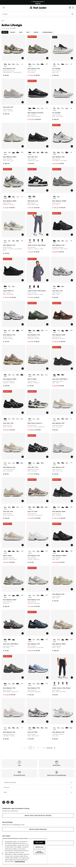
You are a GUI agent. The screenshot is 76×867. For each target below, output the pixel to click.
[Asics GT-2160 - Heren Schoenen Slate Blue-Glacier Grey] (42, 507)
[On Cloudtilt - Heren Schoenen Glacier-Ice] (66, 64)
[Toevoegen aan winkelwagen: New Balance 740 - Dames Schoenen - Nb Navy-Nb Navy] (23, 324)
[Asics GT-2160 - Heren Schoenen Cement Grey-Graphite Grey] (38, 728)
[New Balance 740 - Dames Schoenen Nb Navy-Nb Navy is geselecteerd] (5, 330)
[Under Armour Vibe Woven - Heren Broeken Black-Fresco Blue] (42, 241)
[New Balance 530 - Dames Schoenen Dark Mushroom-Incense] (58, 463)
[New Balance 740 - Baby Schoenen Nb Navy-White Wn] (58, 152)
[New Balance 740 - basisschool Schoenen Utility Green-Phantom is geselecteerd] (29, 330)
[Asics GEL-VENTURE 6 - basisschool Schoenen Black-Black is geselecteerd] (54, 375)
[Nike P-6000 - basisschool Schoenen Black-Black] (9, 551)
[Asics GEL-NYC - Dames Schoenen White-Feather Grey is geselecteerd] (5, 507)
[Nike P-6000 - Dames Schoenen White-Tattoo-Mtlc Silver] (38, 375)
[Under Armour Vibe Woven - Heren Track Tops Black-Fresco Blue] (38, 286)
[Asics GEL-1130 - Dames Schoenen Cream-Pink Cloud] (21, 419)
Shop (5, 792)
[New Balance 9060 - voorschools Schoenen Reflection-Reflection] (13, 375)
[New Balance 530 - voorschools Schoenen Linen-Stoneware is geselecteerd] (5, 463)
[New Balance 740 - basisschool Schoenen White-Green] (58, 241)
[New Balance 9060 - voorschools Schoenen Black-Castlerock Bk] (21, 375)
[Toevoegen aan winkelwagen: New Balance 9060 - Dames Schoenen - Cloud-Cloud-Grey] (23, 146)
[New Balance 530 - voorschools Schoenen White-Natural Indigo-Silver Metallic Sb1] (21, 463)
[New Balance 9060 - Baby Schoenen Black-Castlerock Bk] (9, 197)
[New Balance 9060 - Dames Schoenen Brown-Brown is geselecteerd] (54, 639)
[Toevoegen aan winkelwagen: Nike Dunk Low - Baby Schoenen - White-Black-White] (47, 190)
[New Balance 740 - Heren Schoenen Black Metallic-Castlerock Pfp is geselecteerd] (5, 684)
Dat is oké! (39, 842)
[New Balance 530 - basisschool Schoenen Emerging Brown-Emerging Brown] (62, 419)
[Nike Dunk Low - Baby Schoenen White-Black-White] (34, 197)
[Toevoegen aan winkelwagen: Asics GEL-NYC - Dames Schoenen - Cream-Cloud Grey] (23, 102)
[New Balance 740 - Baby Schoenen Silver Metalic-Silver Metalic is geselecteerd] (54, 152)
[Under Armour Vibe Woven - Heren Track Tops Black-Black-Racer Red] (34, 286)
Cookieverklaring (20, 861)
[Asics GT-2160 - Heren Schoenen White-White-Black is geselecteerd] (29, 728)
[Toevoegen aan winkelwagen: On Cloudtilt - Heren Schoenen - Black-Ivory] (72, 58)
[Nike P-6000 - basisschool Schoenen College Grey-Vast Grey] (17, 551)
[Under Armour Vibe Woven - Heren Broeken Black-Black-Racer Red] (34, 241)
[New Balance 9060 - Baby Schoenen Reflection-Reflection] (17, 197)
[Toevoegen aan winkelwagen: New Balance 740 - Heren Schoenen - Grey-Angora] (47, 58)
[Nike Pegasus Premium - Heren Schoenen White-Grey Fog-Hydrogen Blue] (38, 108)
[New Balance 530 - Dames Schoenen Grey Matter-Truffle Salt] (66, 463)
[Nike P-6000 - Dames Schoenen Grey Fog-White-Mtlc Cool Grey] (34, 375)
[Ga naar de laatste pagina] (55, 747)
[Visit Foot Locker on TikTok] (12, 802)
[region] (38, 2)
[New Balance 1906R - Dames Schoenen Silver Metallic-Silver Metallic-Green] (58, 197)
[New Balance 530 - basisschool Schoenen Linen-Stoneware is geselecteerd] (54, 419)
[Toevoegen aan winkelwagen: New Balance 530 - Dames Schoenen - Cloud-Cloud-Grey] (72, 457)
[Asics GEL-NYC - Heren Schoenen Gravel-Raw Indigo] (42, 152)
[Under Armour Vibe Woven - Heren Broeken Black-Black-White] (38, 241)
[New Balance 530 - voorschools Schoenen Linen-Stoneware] (58, 728)
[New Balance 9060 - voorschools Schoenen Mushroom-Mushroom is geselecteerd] (5, 375)
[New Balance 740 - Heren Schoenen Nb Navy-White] (38, 64)
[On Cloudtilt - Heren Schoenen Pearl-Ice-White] (58, 64)
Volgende (49, 747)
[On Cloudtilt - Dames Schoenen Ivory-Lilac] (66, 108)
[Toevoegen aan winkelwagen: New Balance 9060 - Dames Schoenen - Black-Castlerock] (72, 501)
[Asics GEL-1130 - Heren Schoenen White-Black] (62, 286)
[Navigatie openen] (3, 7)
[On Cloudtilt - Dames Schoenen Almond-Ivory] (58, 108)
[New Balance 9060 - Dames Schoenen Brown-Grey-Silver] (9, 152)
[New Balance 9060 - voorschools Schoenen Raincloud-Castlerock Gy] (17, 375)
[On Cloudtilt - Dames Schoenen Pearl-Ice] (62, 108)
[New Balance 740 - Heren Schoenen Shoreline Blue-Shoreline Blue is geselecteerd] (29, 639)
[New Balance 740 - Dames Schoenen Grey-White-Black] (9, 241)
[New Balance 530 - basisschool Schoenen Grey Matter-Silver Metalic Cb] (13, 64)
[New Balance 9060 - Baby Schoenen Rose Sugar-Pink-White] (13, 197)
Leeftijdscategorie (47, 32)
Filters (4, 32)
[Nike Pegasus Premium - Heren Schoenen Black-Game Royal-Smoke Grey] (34, 108)
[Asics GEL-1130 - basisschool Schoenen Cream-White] (34, 463)
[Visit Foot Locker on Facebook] (7, 802)
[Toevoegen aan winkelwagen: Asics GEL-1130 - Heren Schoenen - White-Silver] (72, 280)
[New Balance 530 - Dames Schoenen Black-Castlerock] (62, 463)
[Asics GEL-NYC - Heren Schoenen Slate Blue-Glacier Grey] (38, 152)
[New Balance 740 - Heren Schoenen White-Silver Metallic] (34, 64)
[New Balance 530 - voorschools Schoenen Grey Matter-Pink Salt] (9, 463)
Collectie (36, 32)
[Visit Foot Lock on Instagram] (3, 802)
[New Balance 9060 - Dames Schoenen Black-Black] (13, 152)
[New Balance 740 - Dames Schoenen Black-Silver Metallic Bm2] (17, 330)
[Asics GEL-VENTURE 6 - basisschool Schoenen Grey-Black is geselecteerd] (5, 639)
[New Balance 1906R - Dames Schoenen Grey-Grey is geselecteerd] (54, 197)
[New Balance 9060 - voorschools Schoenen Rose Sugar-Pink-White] (9, 375)
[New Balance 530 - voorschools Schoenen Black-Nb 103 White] (17, 463)
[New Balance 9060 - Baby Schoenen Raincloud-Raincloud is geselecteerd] (5, 197)
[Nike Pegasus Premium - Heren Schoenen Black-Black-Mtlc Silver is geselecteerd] (29, 108)
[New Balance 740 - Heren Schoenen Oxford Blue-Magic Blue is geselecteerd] (29, 684)
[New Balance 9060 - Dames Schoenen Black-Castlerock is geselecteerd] (54, 507)
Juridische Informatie (10, 782)
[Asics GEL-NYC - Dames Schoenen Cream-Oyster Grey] (9, 507)
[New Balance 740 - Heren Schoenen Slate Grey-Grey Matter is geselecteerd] (29, 595)
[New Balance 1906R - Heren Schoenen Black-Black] (66, 551)
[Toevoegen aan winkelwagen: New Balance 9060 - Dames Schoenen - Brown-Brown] (72, 633)
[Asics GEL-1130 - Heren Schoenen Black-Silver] (58, 286)
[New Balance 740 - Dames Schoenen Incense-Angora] (13, 241)
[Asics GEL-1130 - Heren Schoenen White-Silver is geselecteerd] (54, 286)
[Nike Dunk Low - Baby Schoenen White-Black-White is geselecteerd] (29, 197)
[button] (14, 28)
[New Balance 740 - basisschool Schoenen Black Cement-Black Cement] (38, 330)
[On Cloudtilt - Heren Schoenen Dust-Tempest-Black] (62, 64)
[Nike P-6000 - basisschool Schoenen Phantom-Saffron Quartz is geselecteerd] (5, 551)
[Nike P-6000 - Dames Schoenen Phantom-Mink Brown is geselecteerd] (29, 375)
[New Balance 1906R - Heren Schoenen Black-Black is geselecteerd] (54, 551)
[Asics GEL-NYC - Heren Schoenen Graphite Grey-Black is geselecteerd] (29, 152)
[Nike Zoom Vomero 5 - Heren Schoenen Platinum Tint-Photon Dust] (38, 419)
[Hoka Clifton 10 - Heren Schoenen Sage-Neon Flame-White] (9, 286)
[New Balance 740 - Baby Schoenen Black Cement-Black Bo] (66, 152)
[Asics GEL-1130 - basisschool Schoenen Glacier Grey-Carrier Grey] (38, 463)
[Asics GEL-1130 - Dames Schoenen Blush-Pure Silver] (9, 419)
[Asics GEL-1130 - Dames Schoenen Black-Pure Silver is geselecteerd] (5, 419)
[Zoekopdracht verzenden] (72, 14)
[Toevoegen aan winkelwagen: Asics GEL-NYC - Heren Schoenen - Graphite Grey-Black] (47, 146)
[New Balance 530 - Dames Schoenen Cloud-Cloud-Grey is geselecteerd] (54, 463)
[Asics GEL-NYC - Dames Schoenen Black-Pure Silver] (13, 507)
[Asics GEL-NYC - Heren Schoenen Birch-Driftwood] (34, 152)
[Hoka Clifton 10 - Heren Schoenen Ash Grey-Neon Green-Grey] (13, 286)
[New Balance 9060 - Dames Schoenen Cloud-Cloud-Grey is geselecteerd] (5, 152)
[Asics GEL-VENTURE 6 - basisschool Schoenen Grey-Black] (62, 375)
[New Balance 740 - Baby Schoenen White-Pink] (62, 152)
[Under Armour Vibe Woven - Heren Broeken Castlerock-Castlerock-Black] (58, 684)
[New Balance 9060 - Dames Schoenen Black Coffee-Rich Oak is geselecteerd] (54, 330)
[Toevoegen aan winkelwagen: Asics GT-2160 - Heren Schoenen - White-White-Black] (47, 721)
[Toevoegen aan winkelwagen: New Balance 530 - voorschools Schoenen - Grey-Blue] (72, 721)
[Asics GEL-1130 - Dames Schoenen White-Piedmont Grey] (17, 419)
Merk (27, 32)
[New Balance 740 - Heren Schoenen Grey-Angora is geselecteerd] (29, 64)
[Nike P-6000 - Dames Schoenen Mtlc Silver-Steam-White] (42, 375)
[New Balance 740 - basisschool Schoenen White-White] (66, 241)
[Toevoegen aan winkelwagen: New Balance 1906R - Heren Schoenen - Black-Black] (72, 545)
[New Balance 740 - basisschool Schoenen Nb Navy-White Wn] (62, 241)
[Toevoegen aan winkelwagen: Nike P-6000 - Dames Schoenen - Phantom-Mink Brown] (47, 368)
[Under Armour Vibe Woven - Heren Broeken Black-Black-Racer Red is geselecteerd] (54, 684)
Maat (20, 32)
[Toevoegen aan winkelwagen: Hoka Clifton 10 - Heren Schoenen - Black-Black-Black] (23, 280)
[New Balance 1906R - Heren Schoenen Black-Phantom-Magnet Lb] (58, 551)
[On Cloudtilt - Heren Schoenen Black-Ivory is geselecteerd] (54, 64)
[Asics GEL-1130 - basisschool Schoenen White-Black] (42, 463)
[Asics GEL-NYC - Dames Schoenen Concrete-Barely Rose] (17, 507)
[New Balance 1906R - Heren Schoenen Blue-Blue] (62, 551)
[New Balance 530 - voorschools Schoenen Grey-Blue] (13, 463)
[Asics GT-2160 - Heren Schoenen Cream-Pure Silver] (46, 507)
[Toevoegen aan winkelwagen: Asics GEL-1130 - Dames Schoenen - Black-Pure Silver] (23, 413)
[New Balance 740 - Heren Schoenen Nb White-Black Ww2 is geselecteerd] (29, 551)
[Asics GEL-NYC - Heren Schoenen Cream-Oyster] (46, 152)
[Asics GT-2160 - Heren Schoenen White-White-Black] (34, 507)
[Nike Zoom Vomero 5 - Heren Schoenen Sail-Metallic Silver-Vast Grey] (34, 419)
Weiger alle (39, 847)
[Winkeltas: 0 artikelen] (73, 7)
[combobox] (38, 14)
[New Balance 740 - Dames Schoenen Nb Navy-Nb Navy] (17, 241)
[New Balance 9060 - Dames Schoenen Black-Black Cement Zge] (17, 152)
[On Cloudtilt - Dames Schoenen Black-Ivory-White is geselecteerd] (54, 108)
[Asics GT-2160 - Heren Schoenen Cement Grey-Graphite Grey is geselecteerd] (29, 507)
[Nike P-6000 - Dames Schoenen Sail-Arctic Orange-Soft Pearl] (46, 375)
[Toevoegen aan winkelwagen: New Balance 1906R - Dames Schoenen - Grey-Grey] (72, 190)
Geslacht (12, 32)
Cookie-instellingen (39, 852)
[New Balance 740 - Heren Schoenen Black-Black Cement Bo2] (42, 64)
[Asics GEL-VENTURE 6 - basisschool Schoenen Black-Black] (13, 639)
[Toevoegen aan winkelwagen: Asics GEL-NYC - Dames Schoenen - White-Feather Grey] (23, 501)
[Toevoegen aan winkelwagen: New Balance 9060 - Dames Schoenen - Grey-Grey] (23, 589)
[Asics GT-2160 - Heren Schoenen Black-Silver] (38, 507)
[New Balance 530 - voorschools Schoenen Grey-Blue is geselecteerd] (54, 728)
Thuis (2, 20)
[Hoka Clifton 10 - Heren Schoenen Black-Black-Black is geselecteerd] (5, 286)
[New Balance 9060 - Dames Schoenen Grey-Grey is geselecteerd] (5, 595)
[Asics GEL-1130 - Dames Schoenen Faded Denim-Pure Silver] (13, 419)
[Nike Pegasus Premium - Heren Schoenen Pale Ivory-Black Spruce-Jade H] (42, 108)
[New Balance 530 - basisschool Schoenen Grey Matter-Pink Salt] (17, 64)
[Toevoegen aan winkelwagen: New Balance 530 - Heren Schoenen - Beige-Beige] (72, 589)
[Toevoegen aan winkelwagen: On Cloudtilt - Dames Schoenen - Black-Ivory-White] (72, 102)
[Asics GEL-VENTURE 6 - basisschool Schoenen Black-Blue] (58, 375)
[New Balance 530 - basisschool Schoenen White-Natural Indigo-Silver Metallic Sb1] (9, 64)
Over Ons (6, 787)
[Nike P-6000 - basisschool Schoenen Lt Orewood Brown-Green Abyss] (13, 551)
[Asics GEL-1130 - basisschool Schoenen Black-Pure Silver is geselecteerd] (29, 463)
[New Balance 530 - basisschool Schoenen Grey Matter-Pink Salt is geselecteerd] (5, 728)
